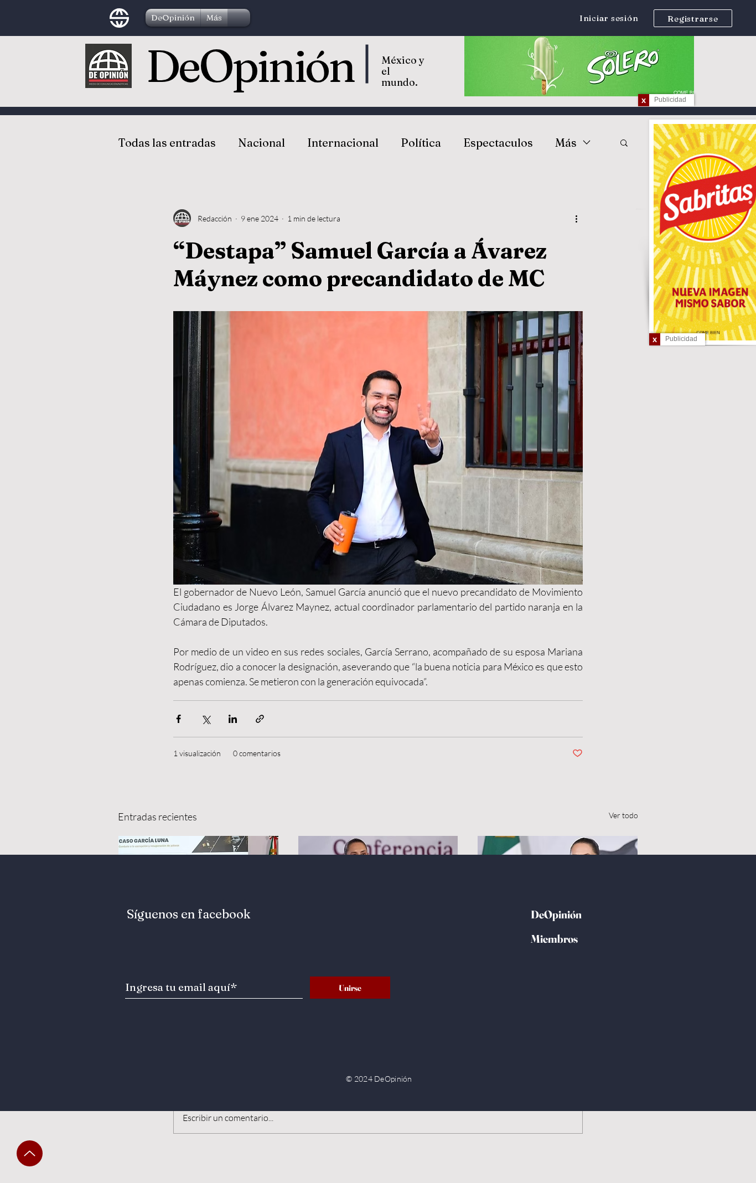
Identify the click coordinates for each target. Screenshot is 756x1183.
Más (566, 142)
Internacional (343, 142)
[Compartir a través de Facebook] (178, 719)
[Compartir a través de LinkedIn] (232, 719)
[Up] (30, 1153)
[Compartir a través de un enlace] (260, 719)
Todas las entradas (167, 142)
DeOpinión (250, 66)
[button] (624, 142)
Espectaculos (498, 142)
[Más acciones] (576, 218)
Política (421, 142)
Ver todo (623, 815)
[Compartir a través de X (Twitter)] (205, 719)
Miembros (554, 939)
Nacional (261, 142)
